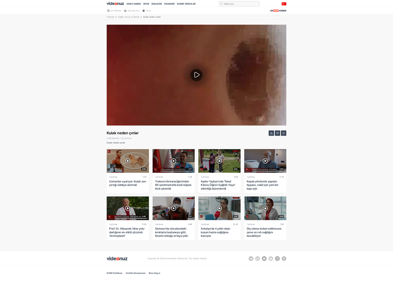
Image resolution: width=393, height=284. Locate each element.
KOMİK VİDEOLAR (186, 3)
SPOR (146, 3)
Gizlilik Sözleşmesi (136, 273)
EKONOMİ (169, 3)
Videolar (111, 17)
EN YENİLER (116, 11)
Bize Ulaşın (154, 273)
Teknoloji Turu (133, 11)
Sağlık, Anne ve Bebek (129, 17)
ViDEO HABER (133, 3)
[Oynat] (196, 75)
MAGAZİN (157, 3)
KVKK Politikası (115, 273)
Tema (148, 11)
